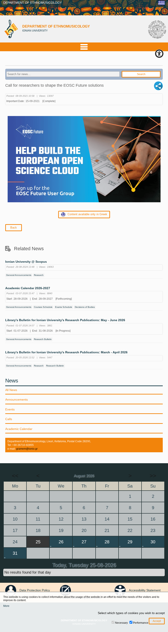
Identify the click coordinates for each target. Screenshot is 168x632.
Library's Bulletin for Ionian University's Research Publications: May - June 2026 (65, 320)
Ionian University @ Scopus (26, 261)
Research (39, 275)
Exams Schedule (63, 307)
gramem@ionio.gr (27, 448)
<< (15, 475)
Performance (140, 622)
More (6, 605)
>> (153, 475)
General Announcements (18, 275)
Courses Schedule (43, 307)
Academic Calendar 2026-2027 (27, 288)
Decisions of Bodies (85, 307)
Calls (8, 419)
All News (11, 390)
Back (13, 227)
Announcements (16, 399)
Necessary (121, 622)
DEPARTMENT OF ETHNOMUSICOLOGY (32, 2)
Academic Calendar (18, 429)
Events (10, 409)
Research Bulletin (43, 339)
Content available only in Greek (87, 214)
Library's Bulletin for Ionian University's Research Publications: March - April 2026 (66, 352)
